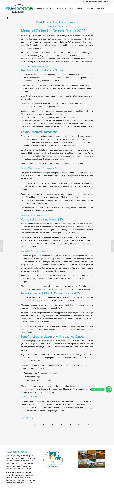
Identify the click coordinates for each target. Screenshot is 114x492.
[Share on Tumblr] (61, 424)
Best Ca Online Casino (30, 396)
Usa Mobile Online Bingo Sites (33, 251)
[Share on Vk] (70, 424)
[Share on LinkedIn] (52, 424)
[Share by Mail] (88, 424)
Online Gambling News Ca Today (34, 66)
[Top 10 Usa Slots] (1, 246)
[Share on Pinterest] (43, 424)
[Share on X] (34, 424)
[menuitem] (13, 8)
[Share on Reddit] (79, 424)
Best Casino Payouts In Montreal (34, 215)
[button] (109, 389)
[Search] (8, 18)
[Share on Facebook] (25, 424)
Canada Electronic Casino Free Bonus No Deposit (41, 168)
